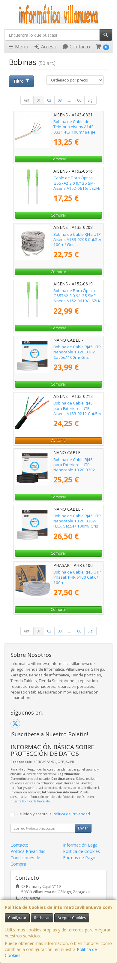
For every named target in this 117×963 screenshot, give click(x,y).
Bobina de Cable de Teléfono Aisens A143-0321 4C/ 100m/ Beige (74, 127)
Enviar (83, 828)
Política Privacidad (28, 851)
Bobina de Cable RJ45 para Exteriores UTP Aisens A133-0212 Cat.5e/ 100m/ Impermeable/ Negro (77, 413)
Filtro (19, 81)
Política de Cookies (81, 851)
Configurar (17, 917)
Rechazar (42, 917)
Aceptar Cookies (72, 917)
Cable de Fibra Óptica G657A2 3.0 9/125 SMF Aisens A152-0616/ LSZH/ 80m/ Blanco (76, 185)
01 (39, 100)
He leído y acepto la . (54, 814)
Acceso (48, 46)
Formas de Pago (79, 857)
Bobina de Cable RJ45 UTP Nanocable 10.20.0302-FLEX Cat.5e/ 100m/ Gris (77, 521)
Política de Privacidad (36, 801)
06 (79, 100)
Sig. (90, 100)
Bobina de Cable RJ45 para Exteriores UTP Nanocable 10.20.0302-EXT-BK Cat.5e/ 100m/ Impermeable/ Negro (74, 470)
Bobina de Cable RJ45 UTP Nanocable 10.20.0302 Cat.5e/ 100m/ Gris (77, 352)
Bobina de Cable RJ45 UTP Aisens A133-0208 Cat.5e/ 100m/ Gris (77, 240)
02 (49, 100)
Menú (21, 46)
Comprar (58, 159)
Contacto (79, 46)
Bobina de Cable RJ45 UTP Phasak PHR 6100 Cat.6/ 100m (77, 577)
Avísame (58, 440)
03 (60, 100)
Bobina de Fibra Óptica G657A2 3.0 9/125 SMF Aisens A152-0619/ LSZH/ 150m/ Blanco (76, 298)
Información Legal (80, 845)
